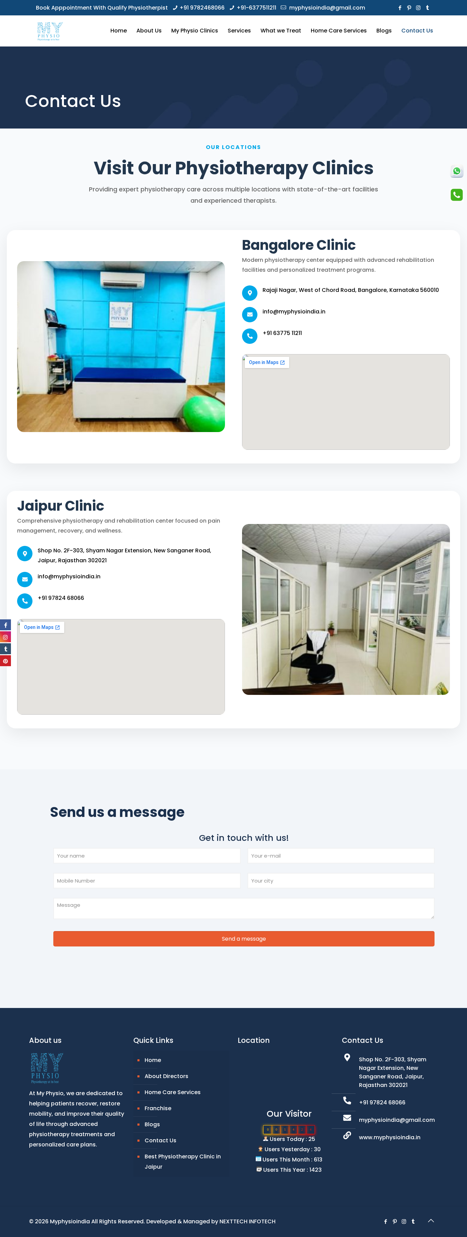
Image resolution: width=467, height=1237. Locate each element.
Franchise (158, 1108)
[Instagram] (418, 7)
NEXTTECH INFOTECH (247, 1221)
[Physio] (49, 30)
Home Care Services (173, 1092)
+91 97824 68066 (382, 1102)
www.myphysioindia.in (390, 1137)
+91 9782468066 (202, 8)
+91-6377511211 (256, 8)
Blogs (152, 1124)
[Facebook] (399, 7)
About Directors (166, 1076)
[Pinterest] (409, 7)
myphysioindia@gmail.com (326, 8)
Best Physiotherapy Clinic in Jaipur (183, 1162)
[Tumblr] (427, 7)
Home (153, 1060)
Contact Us (160, 1140)
